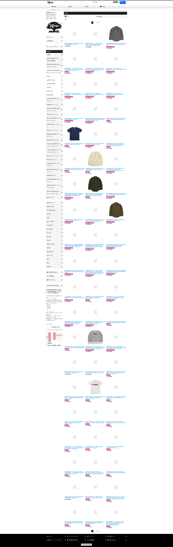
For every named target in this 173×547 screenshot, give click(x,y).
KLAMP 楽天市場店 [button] (87, 544)
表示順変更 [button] (99, 16)
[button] (86, 6)
